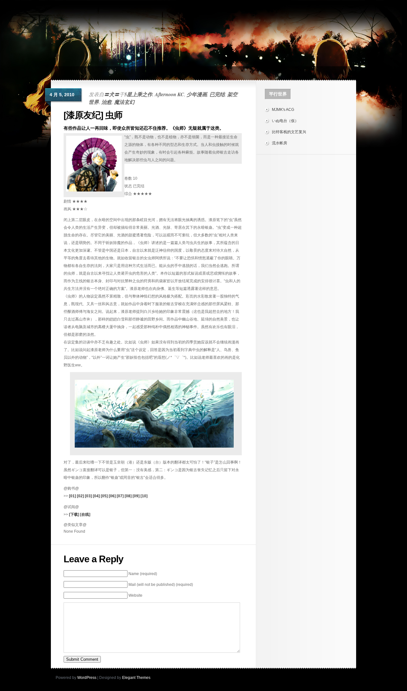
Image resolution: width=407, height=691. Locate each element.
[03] (88, 496)
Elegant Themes (136, 677)
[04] (96, 496)
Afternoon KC (169, 94)
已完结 (217, 94)
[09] (136, 496)
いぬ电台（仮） (285, 121)
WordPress (86, 677)
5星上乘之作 (138, 94)
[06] (112, 496)
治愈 (106, 101)
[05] (104, 496)
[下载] (74, 514)
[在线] (85, 514)
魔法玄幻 (124, 101)
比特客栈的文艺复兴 (289, 132)
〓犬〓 (111, 94)
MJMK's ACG (283, 109)
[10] (144, 496)
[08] (128, 496)
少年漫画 (197, 94)
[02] (80, 496)
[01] (72, 496)
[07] (120, 496)
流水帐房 (279, 143)
